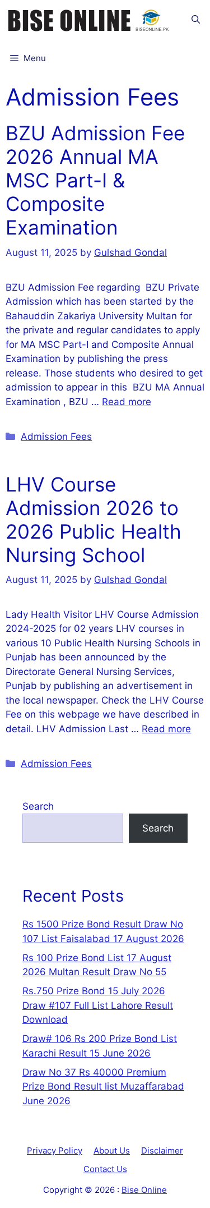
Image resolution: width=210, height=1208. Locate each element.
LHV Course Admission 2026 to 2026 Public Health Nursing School (93, 519)
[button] (195, 19)
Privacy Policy (54, 1150)
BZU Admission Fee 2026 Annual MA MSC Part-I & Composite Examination (95, 180)
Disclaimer (162, 1150)
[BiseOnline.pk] (90, 19)
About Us (112, 1150)
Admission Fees (56, 436)
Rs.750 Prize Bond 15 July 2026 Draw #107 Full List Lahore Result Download (97, 1005)
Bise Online (144, 1189)
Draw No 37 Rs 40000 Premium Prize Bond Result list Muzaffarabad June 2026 (103, 1086)
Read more (126, 401)
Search (38, 806)
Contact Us (105, 1169)
